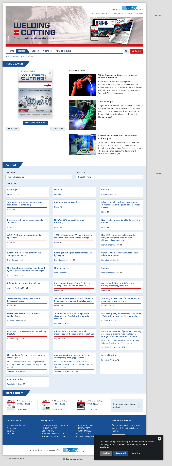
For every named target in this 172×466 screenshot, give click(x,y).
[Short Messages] (82, 115)
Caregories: (11, 172)
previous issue (13, 128)
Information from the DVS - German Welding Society (23, 314)
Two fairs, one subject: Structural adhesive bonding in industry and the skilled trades (73, 299)
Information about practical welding (23, 283)
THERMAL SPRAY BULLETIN (53, 434)
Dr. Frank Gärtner (77, 364)
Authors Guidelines (100, 13)
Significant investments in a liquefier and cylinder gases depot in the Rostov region (26, 269)
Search (35, 50)
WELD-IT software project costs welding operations (24, 236)
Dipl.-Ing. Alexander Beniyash (19, 364)
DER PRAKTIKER (48, 431)
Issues (21, 50)
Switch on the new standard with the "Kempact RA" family (24, 253)
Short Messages (106, 101)
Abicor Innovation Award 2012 (68, 202)
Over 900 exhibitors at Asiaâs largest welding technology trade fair (118, 284)
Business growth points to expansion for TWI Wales (25, 221)
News (9, 209)
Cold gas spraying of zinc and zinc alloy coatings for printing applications (71, 356)
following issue (57, 128)
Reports (104, 305)
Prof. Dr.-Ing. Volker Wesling (113, 340)
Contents (105, 189)
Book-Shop (11, 428)
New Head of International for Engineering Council (120, 221)
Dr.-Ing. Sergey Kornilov (35, 361)
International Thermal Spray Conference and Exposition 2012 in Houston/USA (72, 284)
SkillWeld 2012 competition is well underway (69, 221)
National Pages (13, 321)
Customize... (135, 453)
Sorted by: (81, 172)
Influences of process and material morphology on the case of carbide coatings (74, 332)
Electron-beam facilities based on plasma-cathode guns (118, 137)
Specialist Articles (108, 347)
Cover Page (12, 189)
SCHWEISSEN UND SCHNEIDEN (55, 425)
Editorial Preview (108, 355)
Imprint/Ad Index (15, 379)
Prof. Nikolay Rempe (15, 361)
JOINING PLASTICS (49, 428)
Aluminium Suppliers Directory (90, 436)
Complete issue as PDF (36, 122)
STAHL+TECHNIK (84, 434)
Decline (106, 453)
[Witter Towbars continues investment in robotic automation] (82, 85)
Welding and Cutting (12, 56)
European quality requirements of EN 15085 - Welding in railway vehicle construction (121, 314)
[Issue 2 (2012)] (35, 94)
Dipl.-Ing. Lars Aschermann (120, 343)
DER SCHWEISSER (84, 431)
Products (105, 268)
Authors (47, 50)
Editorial (58, 189)
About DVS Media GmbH (17, 425)
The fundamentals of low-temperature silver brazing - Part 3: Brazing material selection (71, 316)
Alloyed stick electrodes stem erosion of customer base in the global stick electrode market (120, 205)
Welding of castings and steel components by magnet (73, 253)
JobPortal (10, 434)
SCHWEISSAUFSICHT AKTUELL (54, 436)
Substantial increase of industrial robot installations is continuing (25, 203)
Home (11, 50)
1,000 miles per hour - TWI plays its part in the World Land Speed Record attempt (73, 236)
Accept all (121, 453)
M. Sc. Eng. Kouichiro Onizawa (67, 361)
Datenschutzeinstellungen (75, 459)
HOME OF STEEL (84, 428)
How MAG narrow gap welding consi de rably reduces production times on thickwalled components (119, 237)
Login (137, 50)
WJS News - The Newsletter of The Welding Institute (26, 332)
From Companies (108, 245)
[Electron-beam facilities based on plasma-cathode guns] (82, 145)
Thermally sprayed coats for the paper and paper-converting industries (120, 299)
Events (57, 290)
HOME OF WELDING (85, 425)
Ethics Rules (117, 13)
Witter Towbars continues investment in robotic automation (117, 76)
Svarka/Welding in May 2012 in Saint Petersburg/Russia (24, 299)
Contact (139, 13)
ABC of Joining (63, 50)
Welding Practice (14, 288)
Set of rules (11, 431)
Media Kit (129, 13)
